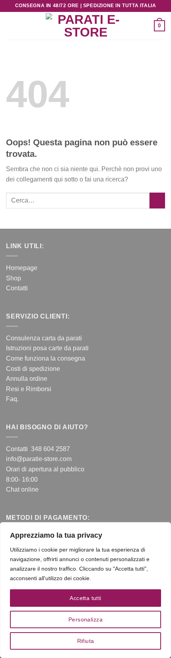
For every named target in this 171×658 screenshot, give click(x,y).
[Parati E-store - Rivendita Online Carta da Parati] (85, 26)
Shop (13, 278)
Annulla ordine (26, 378)
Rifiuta (85, 641)
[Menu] (11, 25)
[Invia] (157, 200)
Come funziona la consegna (45, 358)
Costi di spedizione (33, 368)
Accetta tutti (85, 598)
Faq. (12, 399)
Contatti (17, 288)
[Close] (162, 529)
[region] (85, 590)
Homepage (21, 267)
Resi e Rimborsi (28, 389)
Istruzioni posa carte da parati (47, 348)
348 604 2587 (50, 449)
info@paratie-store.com (39, 458)
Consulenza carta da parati (44, 338)
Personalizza (85, 619)
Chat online (22, 489)
